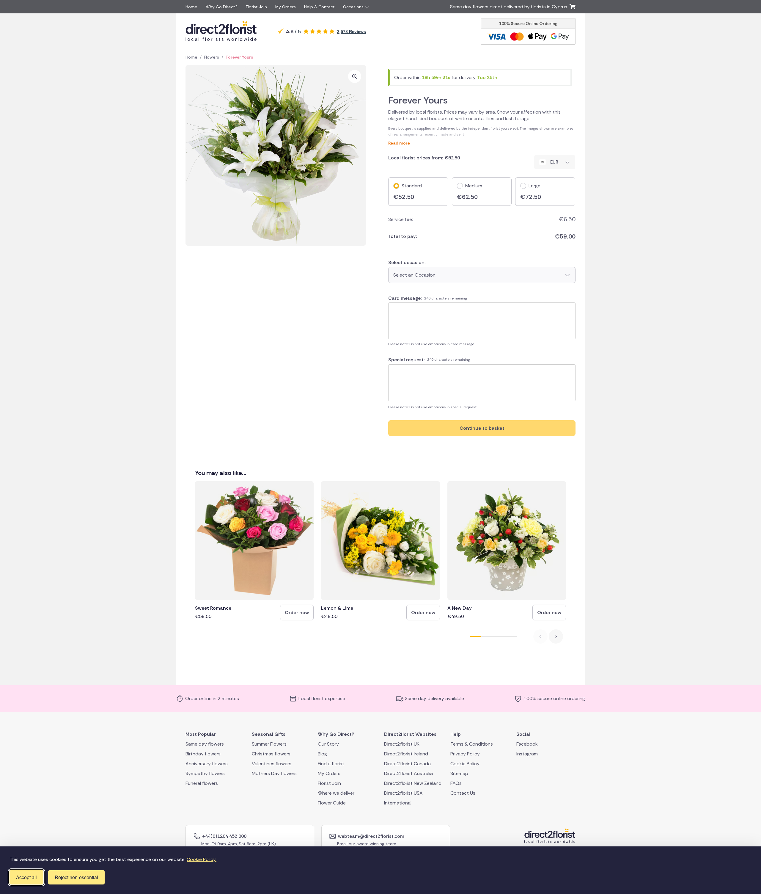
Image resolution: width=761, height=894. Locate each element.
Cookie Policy (464, 763)
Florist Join (256, 7)
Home (191, 7)
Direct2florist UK (401, 744)
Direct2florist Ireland (406, 754)
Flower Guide (332, 803)
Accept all (26, 877)
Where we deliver (336, 793)
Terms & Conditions (471, 744)
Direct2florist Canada (407, 763)
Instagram (527, 754)
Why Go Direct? (222, 7)
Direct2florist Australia (408, 773)
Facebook (527, 744)
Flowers (211, 57)
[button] (556, 636)
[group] (254, 550)
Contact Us (462, 793)
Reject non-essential (76, 877)
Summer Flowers (269, 744)
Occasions (353, 7)
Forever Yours (239, 57)
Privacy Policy (465, 754)
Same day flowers (204, 744)
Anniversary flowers (206, 763)
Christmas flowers (271, 754)
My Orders (285, 7)
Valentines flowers (271, 763)
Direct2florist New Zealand (412, 783)
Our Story (328, 744)
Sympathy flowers (205, 773)
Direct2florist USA (403, 793)
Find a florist (331, 763)
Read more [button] (482, 133)
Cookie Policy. (201, 859)
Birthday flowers (203, 754)
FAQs (456, 783)
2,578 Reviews (351, 31)
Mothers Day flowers (274, 773)
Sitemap (459, 773)
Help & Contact (319, 7)
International (397, 803)
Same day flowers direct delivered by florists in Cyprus (510, 7)
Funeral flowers (201, 783)
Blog (322, 754)
